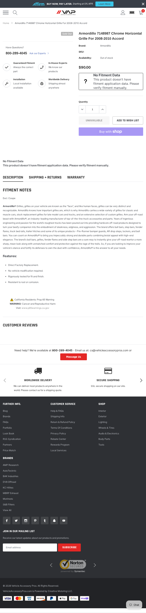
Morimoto (8, 498)
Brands (6, 416)
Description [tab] (13, 177)
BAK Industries (10, 476)
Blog (5, 410)
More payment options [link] (111, 141)
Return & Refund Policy (63, 422)
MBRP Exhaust (10, 493)
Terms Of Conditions (61, 427)
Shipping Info (57, 416)
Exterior (102, 416)
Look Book (8, 433)
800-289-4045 (16, 53)
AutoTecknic (9, 470)
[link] (6, 520)
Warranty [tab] (76, 177)
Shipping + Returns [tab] (45, 177)
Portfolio (7, 427)
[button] (132, 12)
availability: (85, 57)
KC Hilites (8, 487)
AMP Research (11, 465)
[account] (123, 12)
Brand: (82, 45)
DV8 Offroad (9, 481)
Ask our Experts (37, 53)
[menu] (6, 12)
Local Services (58, 450)
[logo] (65, 12)
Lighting (102, 422)
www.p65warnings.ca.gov (35, 307)
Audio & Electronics (108, 433)
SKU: (81, 51)
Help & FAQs (57, 410)
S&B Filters (8, 504)
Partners (7, 444)
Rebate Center (58, 439)
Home (6, 23)
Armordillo (105, 45)
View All (7, 510)
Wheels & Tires (106, 427)
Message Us (73, 357)
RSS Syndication (12, 439)
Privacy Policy (58, 433)
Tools (101, 444)
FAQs (5, 422)
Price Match (9, 450)
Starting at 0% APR (78, 3)
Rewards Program (60, 444)
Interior (102, 410)
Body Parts (104, 439)
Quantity (83, 101)
